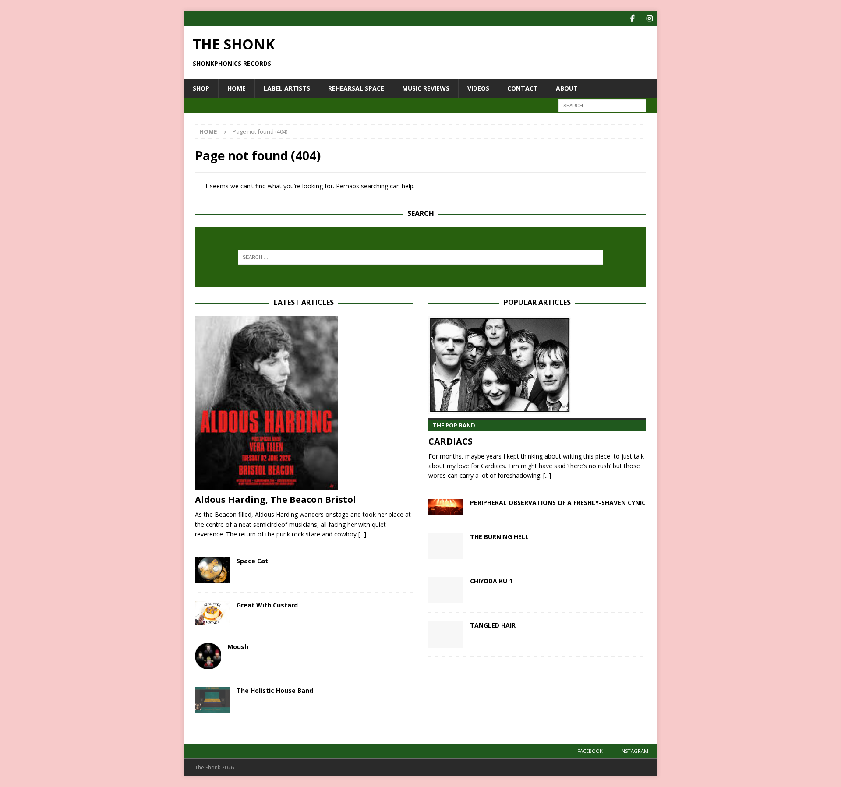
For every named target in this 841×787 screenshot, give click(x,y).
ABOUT (567, 88)
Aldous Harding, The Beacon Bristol (275, 499)
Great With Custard (267, 605)
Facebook (590, 751)
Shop (201, 88)
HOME (236, 88)
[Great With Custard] (212, 613)
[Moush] (208, 656)
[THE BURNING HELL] (445, 546)
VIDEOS (478, 88)
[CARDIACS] (537, 365)
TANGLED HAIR (493, 625)
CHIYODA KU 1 (491, 581)
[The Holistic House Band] (212, 700)
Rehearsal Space (356, 88)
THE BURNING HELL (499, 537)
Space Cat (252, 561)
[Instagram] (649, 18)
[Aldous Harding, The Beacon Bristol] (304, 403)
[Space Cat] (212, 570)
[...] (362, 534)
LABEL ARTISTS (287, 88)
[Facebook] (632, 18)
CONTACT (522, 88)
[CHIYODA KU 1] (445, 590)
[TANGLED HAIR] (445, 634)
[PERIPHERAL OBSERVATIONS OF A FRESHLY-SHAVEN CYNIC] (445, 507)
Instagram (634, 751)
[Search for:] (602, 105)
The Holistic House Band (275, 690)
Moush (237, 646)
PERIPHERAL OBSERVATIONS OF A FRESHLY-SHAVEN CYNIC (558, 502)
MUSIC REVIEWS (425, 88)
